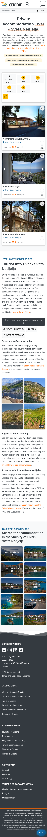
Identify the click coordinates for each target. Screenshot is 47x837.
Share (41, 11)
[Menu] (43, 4)
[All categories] (5, 97)
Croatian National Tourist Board (16, 697)
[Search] (28, 4)
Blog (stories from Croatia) (13, 741)
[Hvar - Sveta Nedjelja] (12, 390)
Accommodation (9, 11)
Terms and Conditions (11, 676)
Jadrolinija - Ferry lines (12, 705)
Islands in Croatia (9, 754)
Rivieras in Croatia (10, 749)
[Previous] (6, 121)
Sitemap (26, 676)
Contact (5, 770)
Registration (9, 798)
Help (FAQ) (7, 779)
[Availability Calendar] (42, 147)
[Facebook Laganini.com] (4, 650)
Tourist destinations (10, 732)
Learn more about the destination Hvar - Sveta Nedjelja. (25, 48)
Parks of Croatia (9, 701)
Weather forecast (15, 335)
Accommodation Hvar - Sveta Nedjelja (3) (24, 321)
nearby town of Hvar (21, 312)
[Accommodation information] (42, 143)
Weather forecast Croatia (13, 692)
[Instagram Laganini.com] (10, 650)
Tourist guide (7, 736)
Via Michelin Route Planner (14, 710)
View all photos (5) (15, 329)
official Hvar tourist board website (16, 465)
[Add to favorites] (42, 108)
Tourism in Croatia (10, 714)
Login (6, 793)
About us (6, 774)
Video (33, 329)
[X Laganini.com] (21, 650)
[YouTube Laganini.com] (15, 650)
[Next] (40, 121)
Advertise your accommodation (18, 789)
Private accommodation (12, 745)
